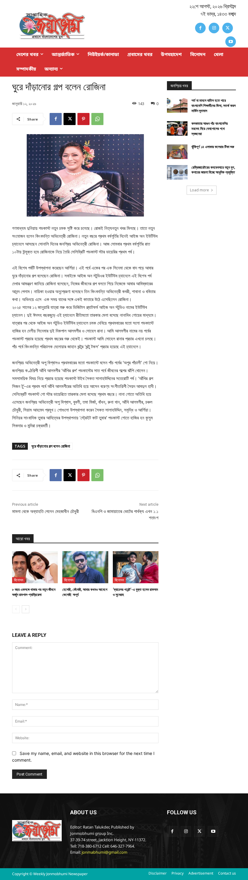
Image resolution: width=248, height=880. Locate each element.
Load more (199, 190)
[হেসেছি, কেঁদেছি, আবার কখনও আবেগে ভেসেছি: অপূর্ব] (85, 567)
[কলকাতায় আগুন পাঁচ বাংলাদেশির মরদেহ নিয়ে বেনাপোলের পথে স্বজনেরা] (177, 128)
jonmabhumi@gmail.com (104, 852)
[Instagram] (214, 28)
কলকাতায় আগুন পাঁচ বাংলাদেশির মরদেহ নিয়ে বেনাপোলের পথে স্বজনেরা (209, 128)
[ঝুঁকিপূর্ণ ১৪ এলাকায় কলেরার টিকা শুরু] (177, 151)
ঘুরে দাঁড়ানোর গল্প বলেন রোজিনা (50, 446)
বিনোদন (18, 580)
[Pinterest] (83, 119)
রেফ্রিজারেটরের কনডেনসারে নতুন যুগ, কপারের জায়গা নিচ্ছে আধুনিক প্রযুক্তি (213, 170)
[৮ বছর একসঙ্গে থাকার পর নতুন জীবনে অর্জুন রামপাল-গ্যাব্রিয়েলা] (35, 567)
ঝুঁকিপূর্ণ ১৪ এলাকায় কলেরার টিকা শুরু (212, 147)
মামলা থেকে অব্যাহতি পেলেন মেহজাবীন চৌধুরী (45, 511)
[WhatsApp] (97, 119)
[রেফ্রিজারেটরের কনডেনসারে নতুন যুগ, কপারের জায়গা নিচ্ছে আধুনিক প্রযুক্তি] (177, 172)
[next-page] (25, 609)
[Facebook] (200, 28)
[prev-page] (16, 609)
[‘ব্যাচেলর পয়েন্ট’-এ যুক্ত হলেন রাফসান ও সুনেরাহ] (135, 567)
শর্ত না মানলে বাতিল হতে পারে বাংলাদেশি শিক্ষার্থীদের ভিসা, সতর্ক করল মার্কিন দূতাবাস (213, 105)
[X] (227, 28)
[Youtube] (230, 41)
